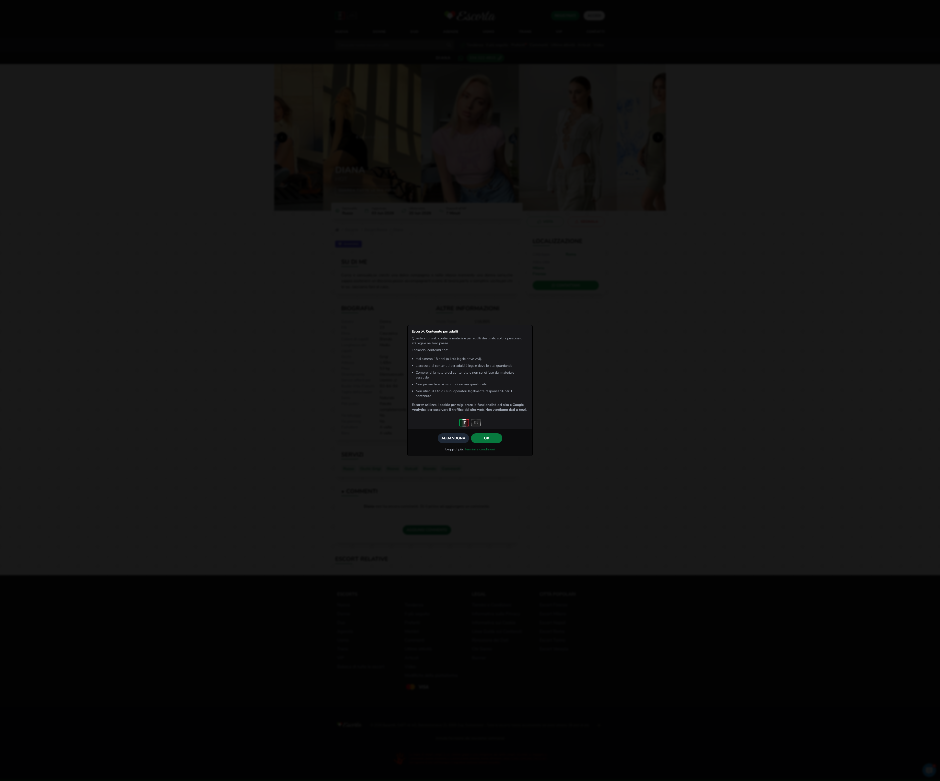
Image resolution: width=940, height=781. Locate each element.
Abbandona (453, 438)
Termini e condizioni (480, 449)
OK (486, 438)
